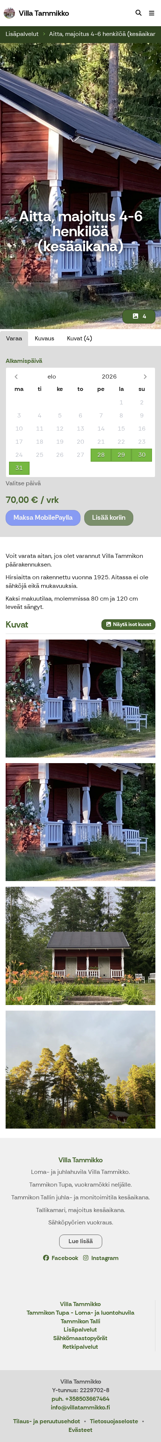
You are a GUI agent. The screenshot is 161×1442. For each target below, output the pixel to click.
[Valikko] (151, 13)
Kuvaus (44, 338)
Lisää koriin (108, 517)
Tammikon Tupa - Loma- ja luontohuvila (80, 1313)
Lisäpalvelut (22, 34)
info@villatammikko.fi (80, 1407)
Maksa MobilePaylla (43, 517)
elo (52, 376)
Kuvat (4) (79, 338)
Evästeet (80, 1430)
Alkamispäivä (24, 361)
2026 (109, 376)
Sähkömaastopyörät (80, 1338)
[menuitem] (138, 13)
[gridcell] (19, 402)
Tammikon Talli (80, 1321)
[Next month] (145, 376)
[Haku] (138, 13)
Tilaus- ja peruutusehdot (46, 1421)
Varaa (14, 338)
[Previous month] (16, 376)
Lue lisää (81, 1241)
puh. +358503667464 (80, 1399)
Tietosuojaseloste (114, 1421)
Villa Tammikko (80, 1160)
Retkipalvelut (80, 1347)
